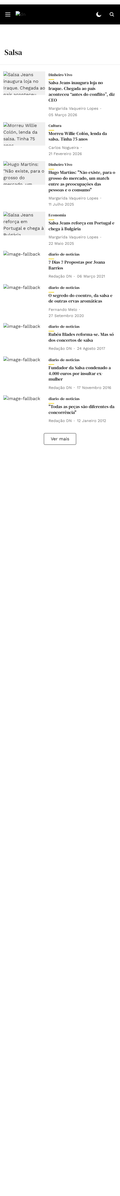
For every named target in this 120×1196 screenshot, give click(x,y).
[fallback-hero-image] (26, 94)
